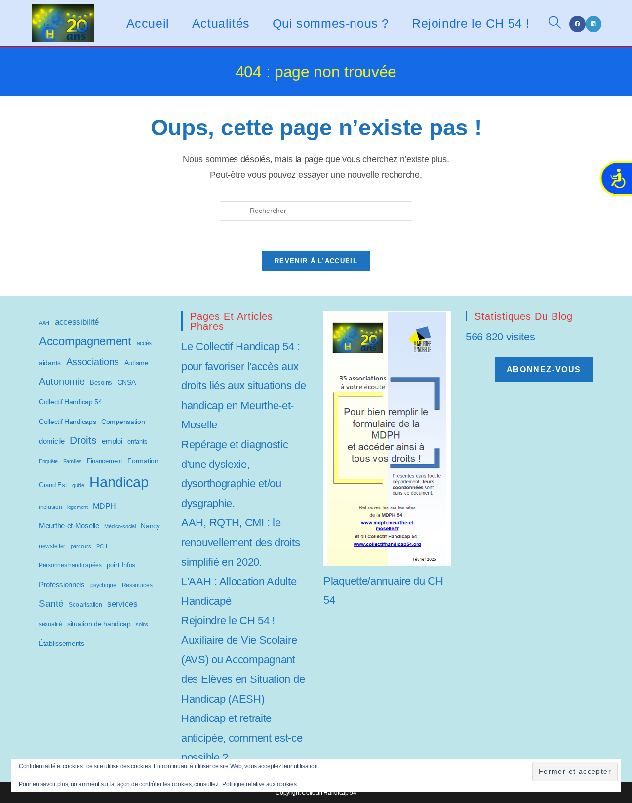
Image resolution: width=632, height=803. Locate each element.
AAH (44, 323)
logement (77, 507)
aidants (50, 363)
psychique (103, 585)
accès (144, 343)
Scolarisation (85, 604)
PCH (101, 546)
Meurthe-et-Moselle (69, 525)
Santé (51, 603)
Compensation (123, 421)
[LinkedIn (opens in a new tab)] (593, 24)
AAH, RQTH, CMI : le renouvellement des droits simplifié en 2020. (240, 542)
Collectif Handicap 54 (70, 402)
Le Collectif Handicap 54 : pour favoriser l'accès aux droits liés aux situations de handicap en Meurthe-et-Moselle (243, 385)
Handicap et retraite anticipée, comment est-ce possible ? (242, 737)
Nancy (150, 526)
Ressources (137, 585)
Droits (83, 440)
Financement (104, 461)
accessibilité (77, 322)
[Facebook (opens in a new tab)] (577, 24)
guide (78, 485)
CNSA (127, 382)
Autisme (136, 363)
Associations (92, 361)
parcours (81, 546)
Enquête (48, 461)
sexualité (50, 624)
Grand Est (53, 485)
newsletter (52, 546)
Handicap (119, 482)
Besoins (101, 382)
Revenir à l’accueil (316, 261)
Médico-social (119, 526)
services (122, 604)
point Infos (121, 565)
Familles (72, 461)
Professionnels (62, 585)
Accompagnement (85, 341)
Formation (142, 461)
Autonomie (61, 381)
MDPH (104, 506)
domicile (52, 441)
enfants (137, 441)
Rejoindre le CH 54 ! (228, 620)
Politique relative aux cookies (259, 784)
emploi (112, 441)
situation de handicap (99, 624)
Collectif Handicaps (67, 421)
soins (142, 624)
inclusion (50, 507)
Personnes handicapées (70, 565)
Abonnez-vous (544, 369)
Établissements (61, 643)
